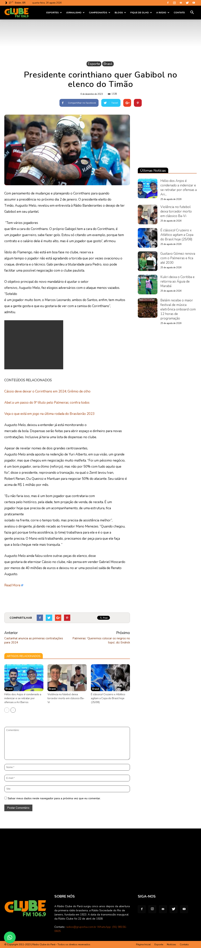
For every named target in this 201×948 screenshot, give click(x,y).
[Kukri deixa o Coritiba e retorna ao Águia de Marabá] (147, 284)
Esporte (94, 63)
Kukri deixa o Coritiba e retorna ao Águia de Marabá (177, 281)
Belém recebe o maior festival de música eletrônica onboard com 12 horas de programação (178, 309)
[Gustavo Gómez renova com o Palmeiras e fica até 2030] (147, 261)
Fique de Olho (139, 12)
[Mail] (181, 2)
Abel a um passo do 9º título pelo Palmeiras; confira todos (47, 402)
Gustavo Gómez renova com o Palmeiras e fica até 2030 (177, 258)
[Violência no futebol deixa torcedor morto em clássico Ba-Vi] (67, 677)
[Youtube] (194, 2)
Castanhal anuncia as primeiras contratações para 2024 (33, 640)
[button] (192, 12)
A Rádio (161, 12)
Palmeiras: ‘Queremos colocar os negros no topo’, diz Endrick (101, 640)
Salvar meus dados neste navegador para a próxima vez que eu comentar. (54, 798)
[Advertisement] (33, 344)
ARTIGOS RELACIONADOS (23, 656)
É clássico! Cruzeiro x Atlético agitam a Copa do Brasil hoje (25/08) (108, 698)
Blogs (119, 12)
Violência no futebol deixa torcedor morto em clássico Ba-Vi (66, 698)
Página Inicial (143, 944)
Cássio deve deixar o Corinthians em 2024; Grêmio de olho (47, 391)
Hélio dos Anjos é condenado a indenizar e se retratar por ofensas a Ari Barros (22, 698)
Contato (179, 12)
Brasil (107, 63)
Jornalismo (73, 12)
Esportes (52, 12)
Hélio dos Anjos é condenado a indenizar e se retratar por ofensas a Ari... (178, 188)
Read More (12, 585)
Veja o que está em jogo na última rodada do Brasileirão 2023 (49, 413)
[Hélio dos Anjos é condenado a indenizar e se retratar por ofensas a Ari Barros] (23, 677)
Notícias (171, 944)
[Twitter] (187, 2)
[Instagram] (174, 2)
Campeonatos (98, 12)
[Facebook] (168, 2)
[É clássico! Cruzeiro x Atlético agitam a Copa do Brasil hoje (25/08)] (110, 677)
